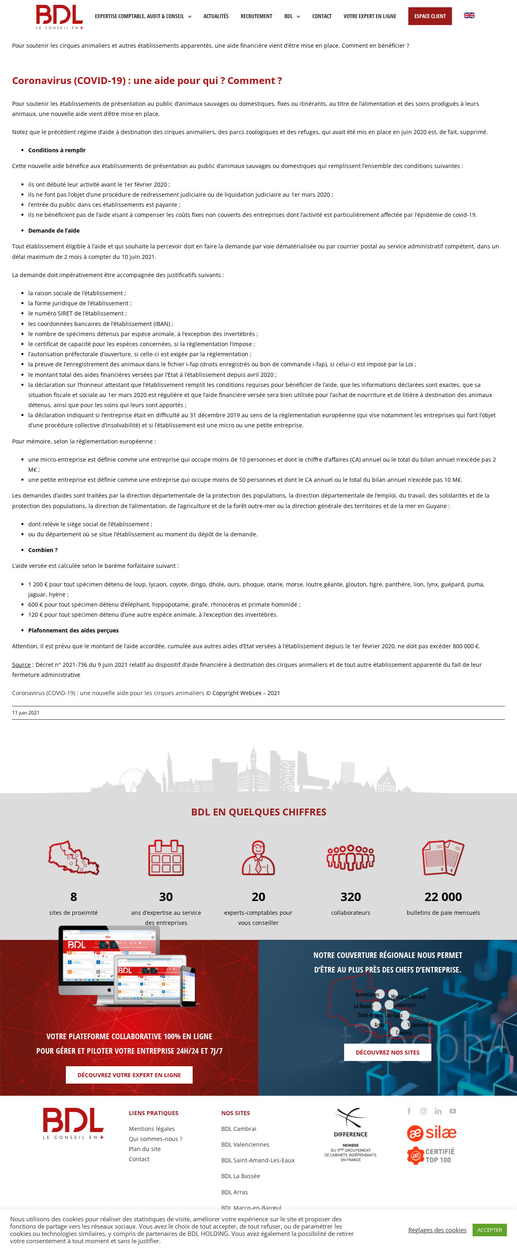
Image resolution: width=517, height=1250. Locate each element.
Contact (139, 1159)
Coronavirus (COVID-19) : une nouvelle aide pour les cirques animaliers (108, 693)
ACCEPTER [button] (489, 1229)
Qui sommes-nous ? (155, 1139)
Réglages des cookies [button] (437, 1229)
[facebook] (409, 1111)
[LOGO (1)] (443, 1117)
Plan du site (145, 1149)
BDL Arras (234, 1192)
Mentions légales (152, 1128)
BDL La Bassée (240, 1176)
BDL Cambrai (238, 1128)
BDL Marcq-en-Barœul (251, 1208)
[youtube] (453, 1111)
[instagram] (423, 1111)
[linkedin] (438, 1111)
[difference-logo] (351, 1110)
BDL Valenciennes (245, 1144)
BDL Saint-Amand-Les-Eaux (257, 1160)
